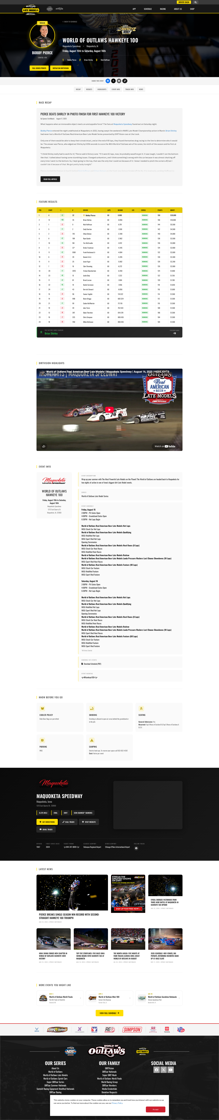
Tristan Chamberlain (89, 270)
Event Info (116, 89)
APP (134, 8)
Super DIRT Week (109, 1075)
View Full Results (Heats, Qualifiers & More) (109, 344)
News (141, 89)
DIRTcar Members (109, 1085)
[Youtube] (170, 1070)
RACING (163, 8)
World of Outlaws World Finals (109, 1078)
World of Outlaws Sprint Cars (55, 1078)
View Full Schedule (108, 1013)
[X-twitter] (163, 1070)
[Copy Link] (124, 81)
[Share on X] (113, 81)
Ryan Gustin (86, 238)
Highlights (102, 89)
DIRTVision (109, 1068)
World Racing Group (109, 1082)
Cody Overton (87, 229)
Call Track (69, 822)
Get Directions (48, 822)
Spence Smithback (48, 118)
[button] (195, 2)
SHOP (192, 8)
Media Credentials (109, 1088)
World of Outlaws (55, 1071)
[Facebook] (136, 848)
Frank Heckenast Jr (89, 252)
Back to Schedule (70, 21)
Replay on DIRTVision (61, 68)
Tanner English (87, 294)
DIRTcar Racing (55, 1092)
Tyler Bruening (87, 266)
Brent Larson (87, 280)
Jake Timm (86, 308)
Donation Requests (109, 1092)
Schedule (148, 8)
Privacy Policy (117, 1103)
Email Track (47, 829)
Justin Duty (86, 275)
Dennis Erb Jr (87, 257)
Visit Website (90, 822)
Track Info (129, 89)
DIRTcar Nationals (109, 1071)
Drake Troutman (88, 247)
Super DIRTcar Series (55, 1082)
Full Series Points (39, 68)
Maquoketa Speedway (122, 124)
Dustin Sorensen (88, 284)
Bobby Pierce (46, 130)
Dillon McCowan (88, 322)
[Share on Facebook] (108, 81)
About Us (178, 8)
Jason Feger (86, 261)
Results (89, 89)
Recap (78, 89)
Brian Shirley (171, 130)
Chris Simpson (87, 317)
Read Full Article (50, 179)
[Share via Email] (119, 81)
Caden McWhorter (89, 303)
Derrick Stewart (88, 289)
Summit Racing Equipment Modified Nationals (55, 1088)
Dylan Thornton (88, 312)
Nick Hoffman (84, 171)
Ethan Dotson (100, 171)
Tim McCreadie (88, 243)
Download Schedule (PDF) (92, 663)
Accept (156, 1109)
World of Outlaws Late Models (55, 1075)
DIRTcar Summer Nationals (55, 1085)
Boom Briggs (87, 298)
